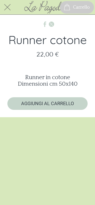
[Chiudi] (7, 7)
